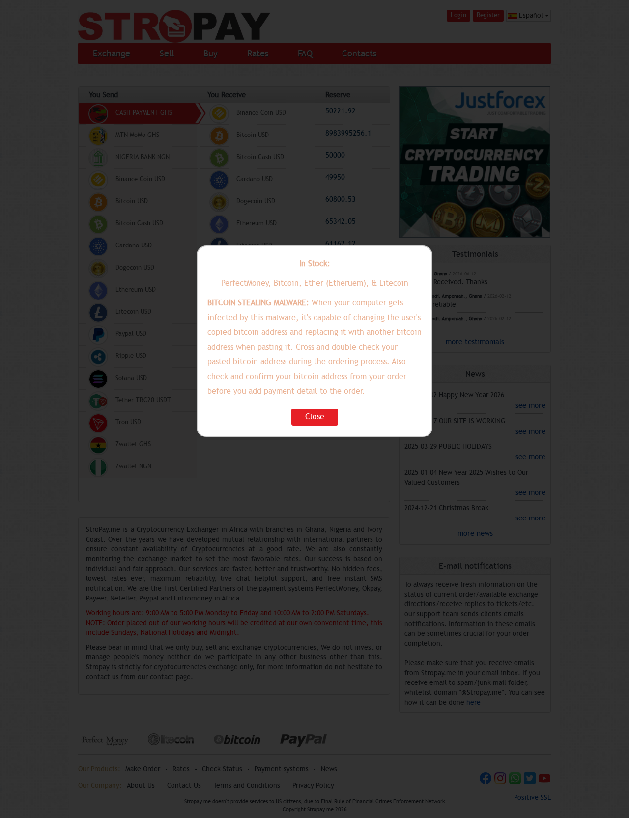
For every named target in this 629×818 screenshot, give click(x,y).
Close (314, 417)
